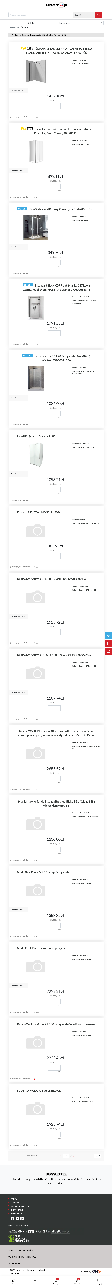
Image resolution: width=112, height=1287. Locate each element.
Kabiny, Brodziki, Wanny (50, 35)
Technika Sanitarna (22, 35)
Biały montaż (35, 35)
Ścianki (63, 35)
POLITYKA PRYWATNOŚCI (20, 1250)
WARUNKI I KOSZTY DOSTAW (22, 1257)
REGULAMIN (14, 1263)
